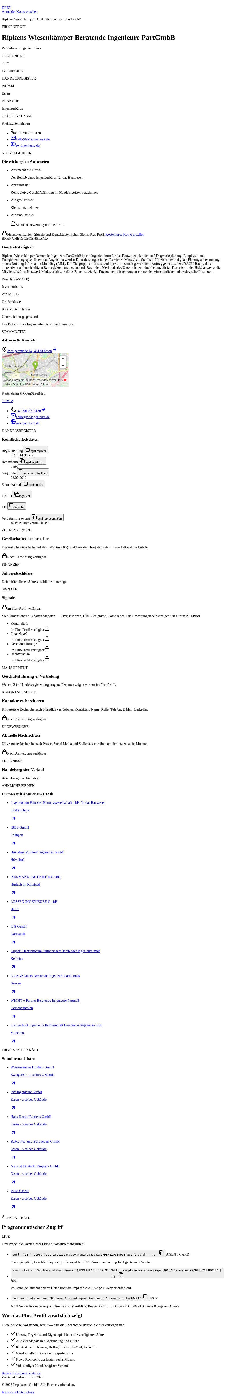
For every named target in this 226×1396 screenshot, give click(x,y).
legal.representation (49, 518)
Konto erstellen (27, 11)
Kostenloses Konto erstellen (124, 234)
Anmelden (9, 11)
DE (4, 7)
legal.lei (19, 507)
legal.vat (24, 496)
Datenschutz (25, 1392)
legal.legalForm (34, 462)
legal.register (38, 451)
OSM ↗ (7, 401)
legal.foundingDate (35, 473)
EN (9, 7)
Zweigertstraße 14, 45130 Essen (29, 351)
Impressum (9, 1392)
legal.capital (35, 484)
